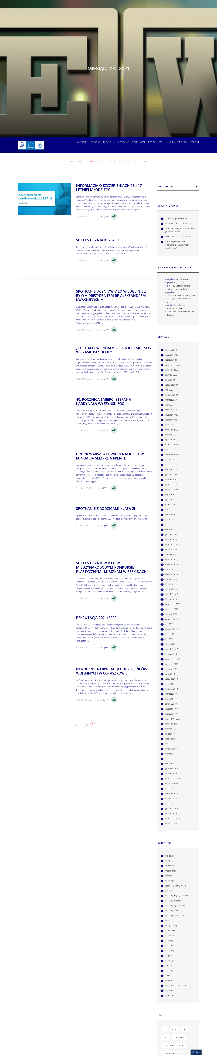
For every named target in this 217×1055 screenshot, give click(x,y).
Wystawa (169, 995)
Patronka (169, 945)
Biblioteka (169, 855)
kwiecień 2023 (171, 395)
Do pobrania (170, 870)
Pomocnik (123, 142)
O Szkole (81, 142)
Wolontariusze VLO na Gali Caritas (179, 223)
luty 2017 (169, 758)
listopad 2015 (171, 813)
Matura (171, 142)
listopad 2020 (171, 539)
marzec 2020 (171, 579)
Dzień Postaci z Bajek (174, 1045)
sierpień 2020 (171, 554)
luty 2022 (169, 464)
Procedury (109, 142)
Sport (167, 975)
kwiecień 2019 (171, 629)
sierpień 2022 (171, 434)
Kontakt (194, 142)
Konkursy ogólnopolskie (175, 905)
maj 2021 (169, 509)
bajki (166, 1037)
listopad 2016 (171, 773)
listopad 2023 (171, 360)
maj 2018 (169, 684)
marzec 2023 (171, 399)
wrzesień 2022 (171, 429)
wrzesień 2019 (171, 609)
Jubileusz (169, 890)
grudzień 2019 (171, 594)
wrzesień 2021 (171, 489)
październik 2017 (172, 719)
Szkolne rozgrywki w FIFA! (176, 218)
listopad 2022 (171, 419)
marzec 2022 (171, 459)
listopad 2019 (171, 599)
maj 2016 (169, 788)
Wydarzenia (170, 990)
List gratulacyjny (172, 925)
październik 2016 (172, 778)
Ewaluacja (169, 880)
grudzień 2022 (171, 414)
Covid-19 (169, 860)
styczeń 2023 (171, 409)
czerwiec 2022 (171, 444)
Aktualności (138, 142)
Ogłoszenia (170, 930)
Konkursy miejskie (173, 900)
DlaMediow (170, 865)
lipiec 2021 (170, 499)
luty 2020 (169, 584)
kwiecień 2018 (171, 689)
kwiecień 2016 (171, 793)
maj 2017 (169, 743)
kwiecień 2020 (171, 574)
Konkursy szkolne (172, 910)
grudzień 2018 (171, 649)
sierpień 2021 (171, 494)
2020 (184, 1029)
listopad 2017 (171, 714)
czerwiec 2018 (171, 679)
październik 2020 (172, 544)
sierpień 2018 (171, 669)
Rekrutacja (169, 965)
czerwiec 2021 (171, 504)
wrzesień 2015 (171, 823)
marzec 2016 (171, 798)
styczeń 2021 (171, 529)
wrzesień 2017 (171, 723)
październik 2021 (172, 484)
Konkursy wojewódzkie (175, 915)
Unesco (168, 980)
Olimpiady (169, 935)
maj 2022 (169, 449)
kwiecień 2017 (171, 748)
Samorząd (169, 970)
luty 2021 (169, 524)
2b (165, 1029)
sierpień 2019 (171, 614)
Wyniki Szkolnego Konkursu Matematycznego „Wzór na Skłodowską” (178, 286)
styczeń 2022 (171, 469)
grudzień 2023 (171, 355)
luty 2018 (169, 699)
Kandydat (95, 142)
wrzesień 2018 (171, 664)
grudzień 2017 (171, 708)
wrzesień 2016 (171, 783)
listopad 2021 (171, 479)
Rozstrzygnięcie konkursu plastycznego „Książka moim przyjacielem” (177, 244)
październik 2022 (172, 424)
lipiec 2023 (170, 380)
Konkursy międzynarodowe (176, 895)
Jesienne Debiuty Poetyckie (177, 885)
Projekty (182, 142)
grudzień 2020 (171, 534)
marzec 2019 (171, 634)
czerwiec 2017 (171, 738)
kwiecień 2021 (171, 514)
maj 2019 (169, 624)
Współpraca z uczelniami (175, 985)
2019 (174, 1029)
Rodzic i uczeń (155, 142)
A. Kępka (104, 216)
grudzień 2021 (171, 474)
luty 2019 (169, 639)
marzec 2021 (171, 519)
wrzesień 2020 (171, 549)
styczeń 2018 (171, 704)
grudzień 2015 (171, 808)
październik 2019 (172, 604)
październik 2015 (172, 818)
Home (80, 161)
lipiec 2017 (170, 733)
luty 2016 (169, 803)
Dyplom (168, 875)
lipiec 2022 (170, 439)
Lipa (167, 920)
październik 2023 (172, 365)
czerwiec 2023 (171, 385)
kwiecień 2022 (171, 454)
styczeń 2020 (171, 589)
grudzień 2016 (171, 768)
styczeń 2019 (171, 644)
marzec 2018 (171, 694)
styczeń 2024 (171, 350)
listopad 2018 (171, 654)
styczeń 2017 (171, 763)
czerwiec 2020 (171, 564)
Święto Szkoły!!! (180, 279)
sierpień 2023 (171, 374)
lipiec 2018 (170, 674)
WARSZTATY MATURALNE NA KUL (180, 236)
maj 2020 (169, 569)
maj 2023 (169, 389)
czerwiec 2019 (171, 619)
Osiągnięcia (170, 940)
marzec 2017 (171, 753)
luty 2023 (169, 404)
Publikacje (169, 960)
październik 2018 (172, 659)
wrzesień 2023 (171, 370)
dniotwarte (179, 1037)
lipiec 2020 (170, 559)
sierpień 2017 (171, 728)
